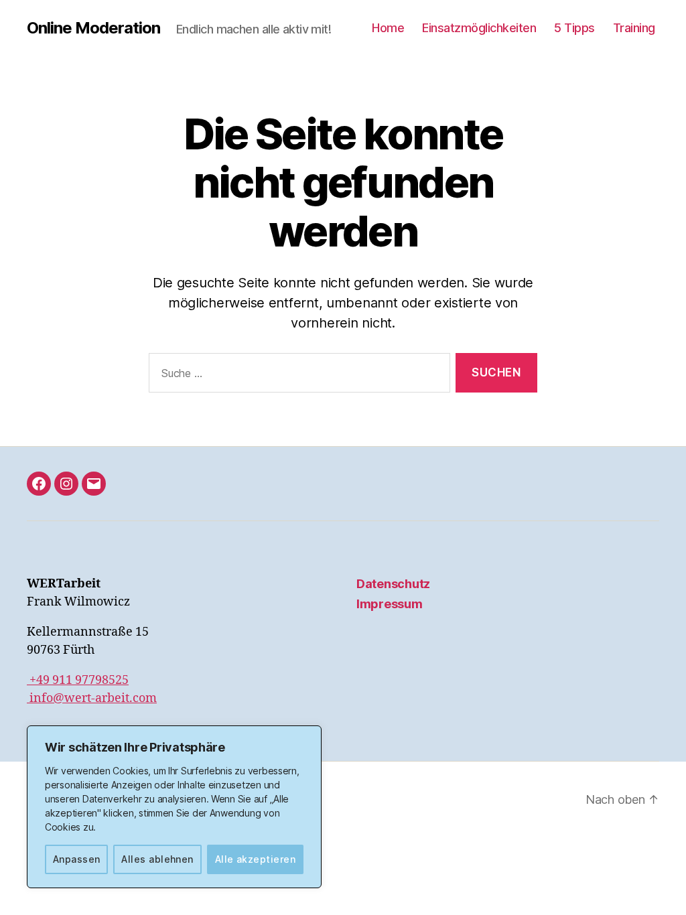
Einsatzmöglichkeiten (479, 28)
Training (634, 28)
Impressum (389, 604)
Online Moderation (93, 28)
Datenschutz (393, 584)
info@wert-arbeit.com (92, 698)
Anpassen (76, 859)
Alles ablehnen (157, 859)
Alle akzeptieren (255, 859)
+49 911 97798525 (78, 680)
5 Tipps (574, 28)
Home (388, 28)
